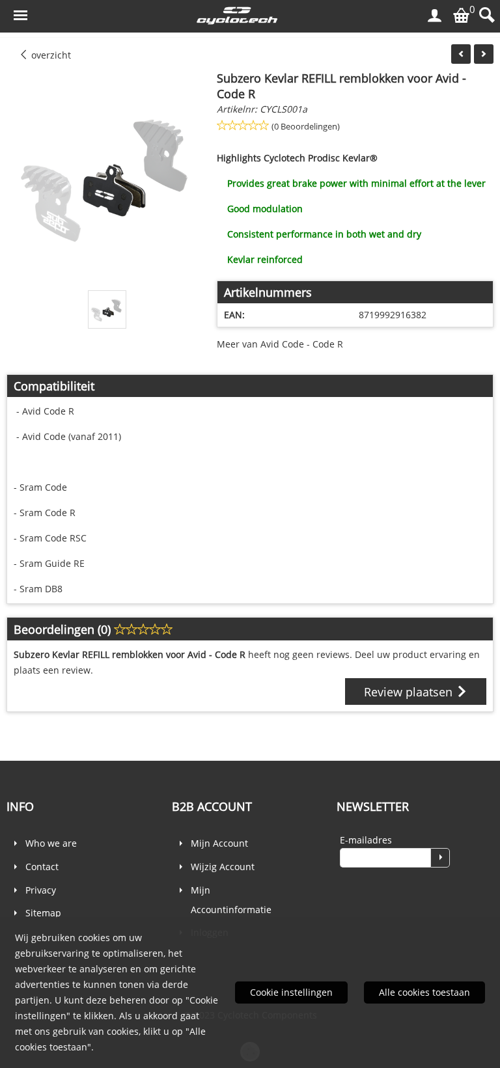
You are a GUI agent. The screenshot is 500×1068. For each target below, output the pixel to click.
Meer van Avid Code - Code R (280, 344)
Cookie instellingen (291, 992)
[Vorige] (461, 54)
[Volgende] (483, 54)
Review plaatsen (410, 692)
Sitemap (43, 913)
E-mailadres (366, 840)
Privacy (40, 890)
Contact (42, 866)
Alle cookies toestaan (424, 992)
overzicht (50, 55)
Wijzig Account (223, 866)
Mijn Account (219, 843)
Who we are (51, 843)
